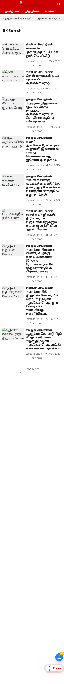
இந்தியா (32, 11)
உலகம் (50, 11)
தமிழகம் (12, 11)
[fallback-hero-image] (14, 55)
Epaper (57, 668)
